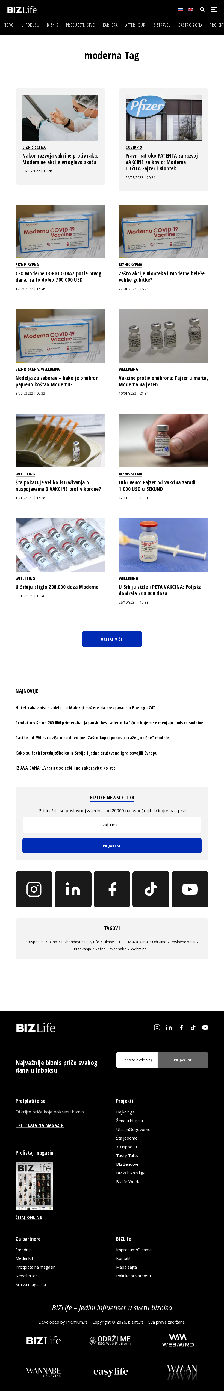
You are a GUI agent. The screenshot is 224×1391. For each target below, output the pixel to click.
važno (100, 948)
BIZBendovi (127, 1164)
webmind (139, 948)
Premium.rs (77, 1322)
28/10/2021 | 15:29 (133, 602)
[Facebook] (112, 889)
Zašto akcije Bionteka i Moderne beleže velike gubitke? (162, 277)
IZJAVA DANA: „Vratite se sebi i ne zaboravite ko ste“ (66, 768)
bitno (53, 941)
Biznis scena (34, 147)
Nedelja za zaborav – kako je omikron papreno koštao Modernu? (57, 381)
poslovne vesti (183, 941)
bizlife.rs (136, 1322)
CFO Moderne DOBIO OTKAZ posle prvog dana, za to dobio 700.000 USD (58, 277)
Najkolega (125, 1111)
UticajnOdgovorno (133, 1129)
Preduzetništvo (80, 25)
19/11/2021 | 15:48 (30, 498)
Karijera (110, 25)
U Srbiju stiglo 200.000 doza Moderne (57, 586)
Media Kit (24, 1258)
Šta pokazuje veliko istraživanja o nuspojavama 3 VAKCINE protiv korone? (58, 486)
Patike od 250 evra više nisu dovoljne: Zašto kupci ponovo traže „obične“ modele (92, 738)
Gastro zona (190, 25)
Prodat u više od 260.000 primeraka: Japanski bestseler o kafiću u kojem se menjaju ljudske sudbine (109, 723)
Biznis (52, 25)
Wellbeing (50, 369)
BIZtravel (161, 25)
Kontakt (123, 1258)
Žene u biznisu (129, 1120)
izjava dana (138, 941)
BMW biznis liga (130, 1172)
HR (121, 941)
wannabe (118, 948)
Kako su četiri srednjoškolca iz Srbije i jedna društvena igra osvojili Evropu (86, 753)
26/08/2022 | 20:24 (140, 177)
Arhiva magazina (31, 1284)
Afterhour (135, 25)
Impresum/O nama (134, 1249)
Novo (9, 25)
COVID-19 (134, 147)
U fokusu (30, 25)
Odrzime (159, 941)
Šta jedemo (127, 1137)
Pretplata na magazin (35, 1267)
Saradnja (24, 1249)
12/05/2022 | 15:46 (30, 289)
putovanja (82, 948)
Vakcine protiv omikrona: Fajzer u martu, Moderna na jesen (163, 381)
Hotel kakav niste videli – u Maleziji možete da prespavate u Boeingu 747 (85, 708)
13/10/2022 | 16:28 (37, 171)
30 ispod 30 (35, 941)
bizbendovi (70, 941)
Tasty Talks (127, 1155)
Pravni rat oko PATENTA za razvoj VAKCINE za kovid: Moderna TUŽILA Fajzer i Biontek (162, 162)
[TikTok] (150, 889)
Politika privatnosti (133, 1275)
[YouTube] (190, 889)
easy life (91, 941)
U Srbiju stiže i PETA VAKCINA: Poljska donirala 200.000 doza (160, 590)
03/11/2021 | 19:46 (30, 596)
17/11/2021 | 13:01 (133, 498)
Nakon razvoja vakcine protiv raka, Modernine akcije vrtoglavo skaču (60, 159)
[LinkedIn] (73, 889)
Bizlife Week (127, 1181)
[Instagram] (34, 889)
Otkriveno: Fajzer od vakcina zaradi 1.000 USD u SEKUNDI (157, 486)
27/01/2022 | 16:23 (133, 289)
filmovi (109, 941)
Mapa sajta (126, 1267)
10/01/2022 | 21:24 (133, 393)
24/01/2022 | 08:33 (30, 393)
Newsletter (26, 1275)
